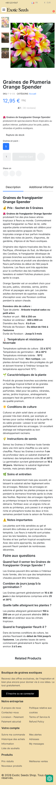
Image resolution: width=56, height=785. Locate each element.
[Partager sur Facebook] (6, 173)
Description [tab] (13, 187)
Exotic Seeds (17, 9)
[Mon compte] (43, 10)
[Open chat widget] (49, 778)
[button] (3, 9)
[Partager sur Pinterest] (19, 173)
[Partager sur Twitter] (12, 173)
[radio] (6, 146)
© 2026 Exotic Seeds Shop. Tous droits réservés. (26, 777)
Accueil (32, 93)
